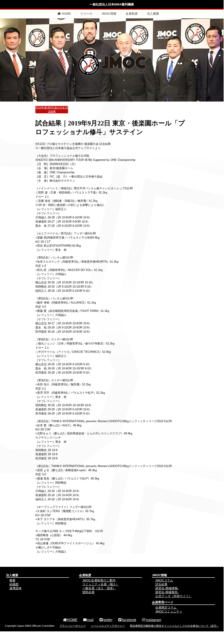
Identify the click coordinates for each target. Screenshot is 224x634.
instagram (153, 620)
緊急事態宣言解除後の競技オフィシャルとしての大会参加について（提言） (174, 625)
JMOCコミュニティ (168, 611)
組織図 (14, 584)
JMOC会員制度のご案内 (98, 580)
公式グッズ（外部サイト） (173, 596)
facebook (129, 620)
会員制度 (132, 13)
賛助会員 (88, 592)
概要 (12, 580)
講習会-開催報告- (167, 592)
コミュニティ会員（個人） (100, 584)
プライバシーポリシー (73, 625)
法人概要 (153, 13)
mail (90, 620)
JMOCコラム (164, 580)
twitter (107, 620)
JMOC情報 (109, 13)
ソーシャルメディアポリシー (108, 625)
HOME (66, 13)
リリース (86, 13)
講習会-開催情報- (167, 588)
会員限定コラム (166, 607)
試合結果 (161, 584)
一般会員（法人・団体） (99, 588)
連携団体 (15, 588)
